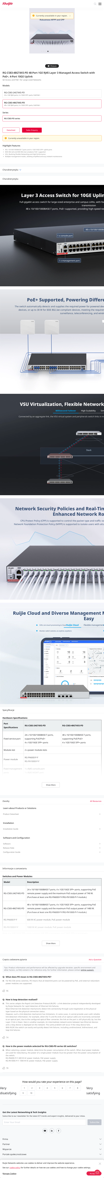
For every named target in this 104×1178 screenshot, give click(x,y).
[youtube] (44, 1130)
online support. (87, 970)
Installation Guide (10, 829)
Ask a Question (95, 959)
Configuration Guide (11, 852)
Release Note (8, 848)
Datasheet (11, 130)
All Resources (95, 801)
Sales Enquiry (32, 130)
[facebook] (58, 1130)
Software (7, 843)
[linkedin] (51, 1130)
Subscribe (94, 1122)
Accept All (94, 1173)
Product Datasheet (11, 814)
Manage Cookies (9, 1173)
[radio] (24, 1088)
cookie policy (15, 1167)
